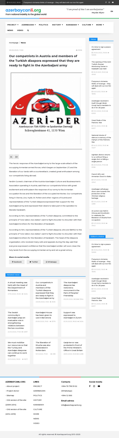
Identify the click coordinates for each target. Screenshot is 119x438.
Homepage (13, 43)
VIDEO (20, 30)
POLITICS (43, 25)
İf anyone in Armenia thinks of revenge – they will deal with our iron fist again (45, 2)
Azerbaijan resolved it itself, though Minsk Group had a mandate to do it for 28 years (101, 285)
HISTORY (56, 25)
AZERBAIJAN (28, 25)
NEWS (10, 30)
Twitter (34, 262)
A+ (16, 157)
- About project (12, 386)
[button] (28, 30)
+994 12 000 (66, 395)
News (23, 43)
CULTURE (86, 25)
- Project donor (12, 391)
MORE (99, 25)
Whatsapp (52, 262)
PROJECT (12, 25)
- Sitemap (9, 395)
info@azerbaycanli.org (71, 405)
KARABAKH (71, 25)
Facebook (17, 262)
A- (11, 157)
